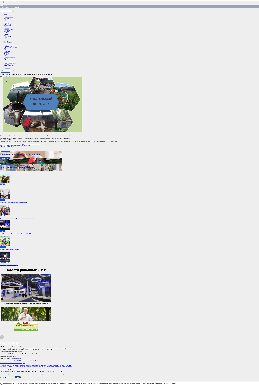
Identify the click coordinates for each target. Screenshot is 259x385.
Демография (8, 43)
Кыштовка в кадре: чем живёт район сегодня (9, 265)
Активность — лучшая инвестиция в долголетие (9, 249)
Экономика (5, 60)
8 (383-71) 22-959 (16, 360)
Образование (8, 24)
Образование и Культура (11, 47)
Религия (7, 31)
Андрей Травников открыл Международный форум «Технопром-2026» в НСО (15, 233)
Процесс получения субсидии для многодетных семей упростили (15, 145)
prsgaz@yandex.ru (18, 358)
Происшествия (6, 53)
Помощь (7, 28)
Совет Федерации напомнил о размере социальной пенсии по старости (17, 167)
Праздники (8, 30)
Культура (7, 21)
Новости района (9, 38)
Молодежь (7, 23)
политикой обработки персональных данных (72, 383)
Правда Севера (3, 5)
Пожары (7, 58)
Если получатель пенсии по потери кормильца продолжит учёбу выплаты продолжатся (20, 144)
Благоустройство (9, 17)
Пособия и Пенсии (9, 29)
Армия (6, 15)
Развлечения (8, 36)
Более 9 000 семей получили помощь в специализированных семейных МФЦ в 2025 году (21, 160)
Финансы (7, 66)
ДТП (6, 54)
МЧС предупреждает (10, 57)
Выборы (7, 49)
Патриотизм (8, 25)
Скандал (7, 59)
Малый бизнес (8, 46)
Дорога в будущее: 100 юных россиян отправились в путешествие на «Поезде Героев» (17, 218)
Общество (5, 14)
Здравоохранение (9, 45)
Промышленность (9, 64)
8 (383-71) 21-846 (34, 360)
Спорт (6, 35)
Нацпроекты (5, 41)
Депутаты (7, 51)
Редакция (8, 76)
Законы (7, 52)
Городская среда (9, 42)
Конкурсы (7, 20)
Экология (7, 68)
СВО (6, 32)
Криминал (7, 55)
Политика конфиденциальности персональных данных (12, 363)
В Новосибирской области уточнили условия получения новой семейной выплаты (20, 154)
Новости (5, 37)
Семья (6, 34)
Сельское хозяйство (9, 65)
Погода (7, 26)
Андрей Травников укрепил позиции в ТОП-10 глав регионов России (13, 202)
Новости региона (9, 40)
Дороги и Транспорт (10, 61)
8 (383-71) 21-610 (13, 356)
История (7, 19)
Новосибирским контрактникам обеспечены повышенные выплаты (13, 186)
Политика (5, 48)
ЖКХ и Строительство (10, 63)
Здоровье (7, 18)
